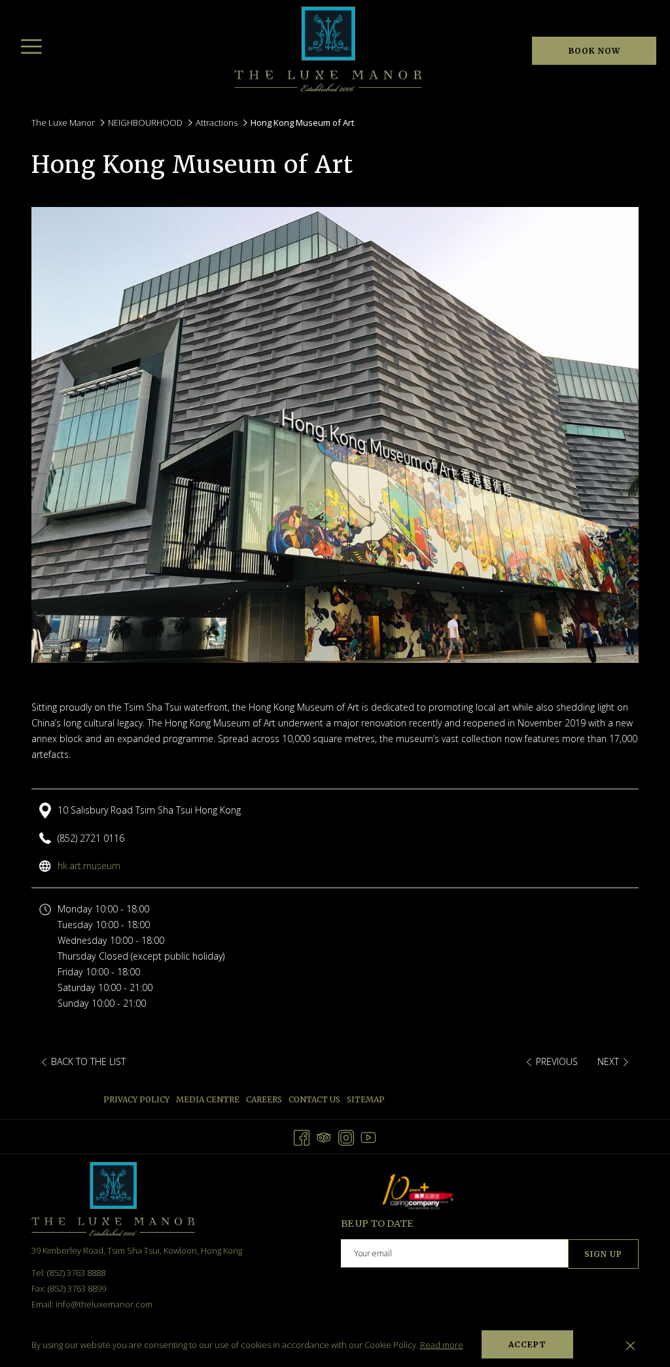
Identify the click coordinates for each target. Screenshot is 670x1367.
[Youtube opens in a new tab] (368, 1135)
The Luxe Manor (63, 122)
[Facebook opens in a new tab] (301, 1135)
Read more (441, 1345)
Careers (264, 1099)
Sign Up (603, 1254)
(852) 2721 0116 (91, 838)
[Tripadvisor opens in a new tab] (324, 1135)
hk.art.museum (89, 865)
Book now (594, 51)
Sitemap (366, 1099)
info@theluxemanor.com (104, 1304)
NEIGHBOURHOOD (145, 122)
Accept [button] (527, 1344)
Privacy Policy (136, 1099)
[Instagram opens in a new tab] (346, 1135)
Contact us (314, 1099)
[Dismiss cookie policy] (630, 1344)
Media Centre (207, 1099)
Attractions (217, 122)
